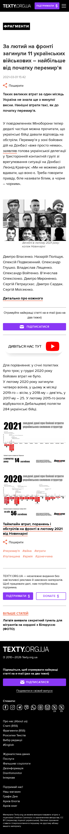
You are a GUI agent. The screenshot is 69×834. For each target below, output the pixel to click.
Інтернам (9, 777)
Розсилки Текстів (14, 735)
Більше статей (15, 613)
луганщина (12, 556)
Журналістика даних (16, 754)
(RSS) (14, 726)
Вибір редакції (12, 740)
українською (32, 820)
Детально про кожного (23, 298)
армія (29, 556)
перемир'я (12, 551)
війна (28, 551)
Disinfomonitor (12, 773)
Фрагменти (10, 730)
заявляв (10, 151)
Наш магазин (12, 792)
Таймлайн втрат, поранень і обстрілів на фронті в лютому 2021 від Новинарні (33, 529)
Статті (6, 726)
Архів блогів (11, 801)
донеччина (45, 556)
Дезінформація (13, 768)
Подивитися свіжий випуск (34, 691)
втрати (41, 551)
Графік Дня (10, 796)
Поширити (15, 86)
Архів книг (10, 806)
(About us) (20, 721)
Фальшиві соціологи (17, 763)
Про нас (8, 721)
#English (8, 745)
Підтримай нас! (13, 787)
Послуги (8, 759)
